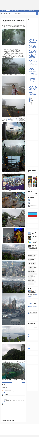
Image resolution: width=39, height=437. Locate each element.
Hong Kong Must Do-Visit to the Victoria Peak (32, 85)
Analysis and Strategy (30, 255)
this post (36, 294)
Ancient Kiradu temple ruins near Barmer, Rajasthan (32, 46)
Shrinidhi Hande (6, 394)
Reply (4, 392)
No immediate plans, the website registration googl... (32, 303)
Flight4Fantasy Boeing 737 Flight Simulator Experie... (32, 54)
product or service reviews (31, 276)
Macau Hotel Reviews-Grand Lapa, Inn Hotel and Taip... (32, 80)
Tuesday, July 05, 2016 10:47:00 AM (7, 399)
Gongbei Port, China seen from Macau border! (33, 65)
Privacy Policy (3, 15)
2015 (29, 102)
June (30, 96)
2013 (29, 104)
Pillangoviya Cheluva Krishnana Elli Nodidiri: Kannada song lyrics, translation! (32, 238)
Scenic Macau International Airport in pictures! (32, 70)
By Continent (8, 13)
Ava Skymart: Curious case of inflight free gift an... (33, 39)
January (30, 101)
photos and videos (30, 275)
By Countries (14, 13)
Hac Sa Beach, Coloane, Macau (33, 86)
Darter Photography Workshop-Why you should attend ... (33, 61)
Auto (4, 13)
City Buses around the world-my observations (33, 59)
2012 (29, 105)
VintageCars (32, 284)
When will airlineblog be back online (32, 306)
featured (34, 263)
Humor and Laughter (30, 267)
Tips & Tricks (20, 13)
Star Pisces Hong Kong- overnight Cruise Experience (33, 81)
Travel (28, 336)
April (30, 98)
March (30, 99)
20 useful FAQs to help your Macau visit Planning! (32, 56)
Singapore (9, 119)
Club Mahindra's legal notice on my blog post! (33, 91)
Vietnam (29, 284)
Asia (2, 382)
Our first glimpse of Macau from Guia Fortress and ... (32, 66)
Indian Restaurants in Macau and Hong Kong (32, 73)
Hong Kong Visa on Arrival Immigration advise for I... (32, 94)
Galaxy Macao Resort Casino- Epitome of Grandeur (33, 78)
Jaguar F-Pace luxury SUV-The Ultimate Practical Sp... (33, 88)
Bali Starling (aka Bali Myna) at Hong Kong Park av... (33, 93)
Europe (29, 263)
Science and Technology (31, 279)
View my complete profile (31, 296)
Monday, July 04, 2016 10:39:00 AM (7, 390)
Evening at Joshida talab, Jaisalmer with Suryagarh (32, 42)
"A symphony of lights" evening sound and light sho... (33, 71)
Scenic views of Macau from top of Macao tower (32, 57)
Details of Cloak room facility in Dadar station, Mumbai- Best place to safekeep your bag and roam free (32, 247)
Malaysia (34, 271)
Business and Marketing (31, 259)
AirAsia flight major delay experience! (32, 68)
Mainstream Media (30, 271)
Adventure (29, 362)
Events (31, 263)
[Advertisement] (5, 4)
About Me (8, 15)
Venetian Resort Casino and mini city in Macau (32, 76)
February (30, 100)
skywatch (33, 280)
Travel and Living (9, 382)
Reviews (24, 13)
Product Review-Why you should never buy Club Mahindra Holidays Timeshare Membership (32, 242)
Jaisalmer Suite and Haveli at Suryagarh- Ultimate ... (33, 51)
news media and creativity (31, 272)
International (5, 382)
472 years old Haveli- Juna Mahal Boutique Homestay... (33, 52)
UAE (33, 283)
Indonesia (35, 267)
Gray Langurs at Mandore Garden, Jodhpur (32, 47)
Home (2, 13)
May (30, 97)
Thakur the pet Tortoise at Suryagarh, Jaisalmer (32, 49)
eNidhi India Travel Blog (6, 11)
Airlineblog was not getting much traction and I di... (32, 305)
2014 (29, 103)
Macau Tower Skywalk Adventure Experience (32, 89)
